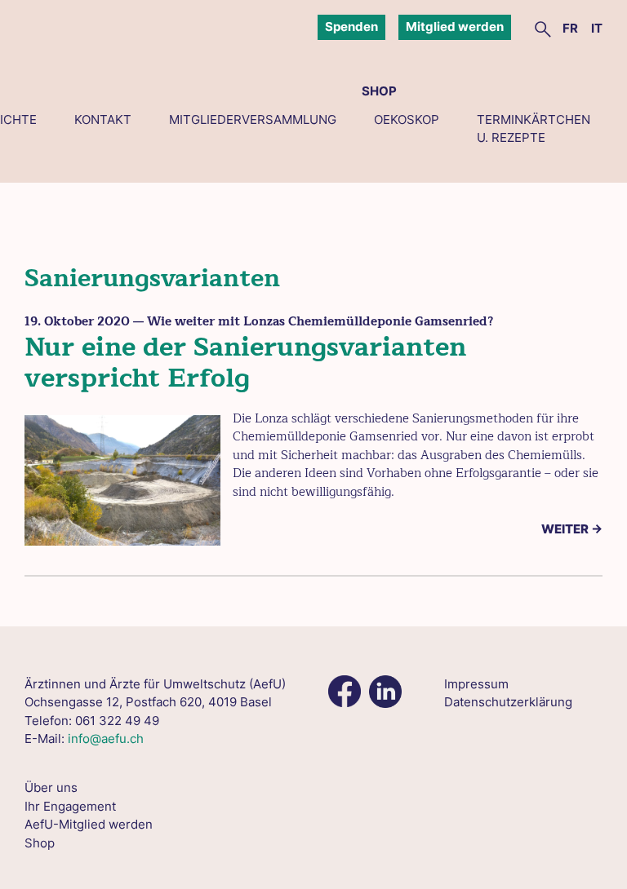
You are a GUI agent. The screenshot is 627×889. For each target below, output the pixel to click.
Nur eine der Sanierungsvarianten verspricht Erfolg (245, 362)
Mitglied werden (455, 26)
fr (570, 28)
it (597, 28)
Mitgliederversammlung (252, 119)
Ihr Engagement (70, 806)
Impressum (476, 684)
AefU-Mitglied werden (88, 824)
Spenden (351, 26)
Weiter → (572, 529)
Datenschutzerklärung (508, 702)
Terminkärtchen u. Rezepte (533, 129)
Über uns (51, 787)
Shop (379, 91)
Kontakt (102, 119)
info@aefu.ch (106, 738)
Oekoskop (406, 119)
